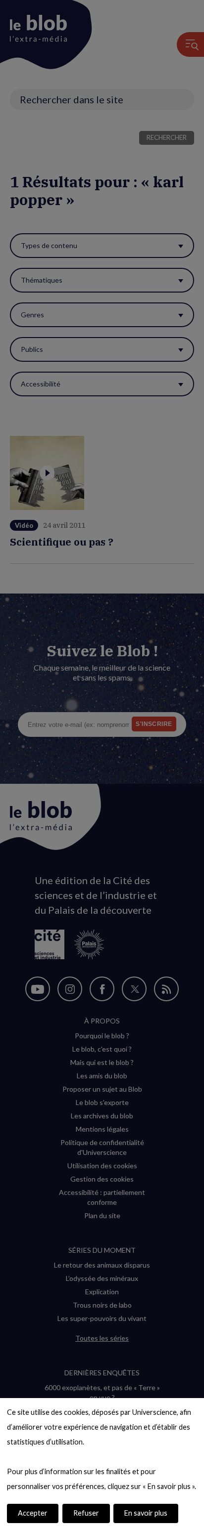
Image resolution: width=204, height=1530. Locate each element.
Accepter (33, 1513)
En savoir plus (145, 1513)
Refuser (86, 1513)
